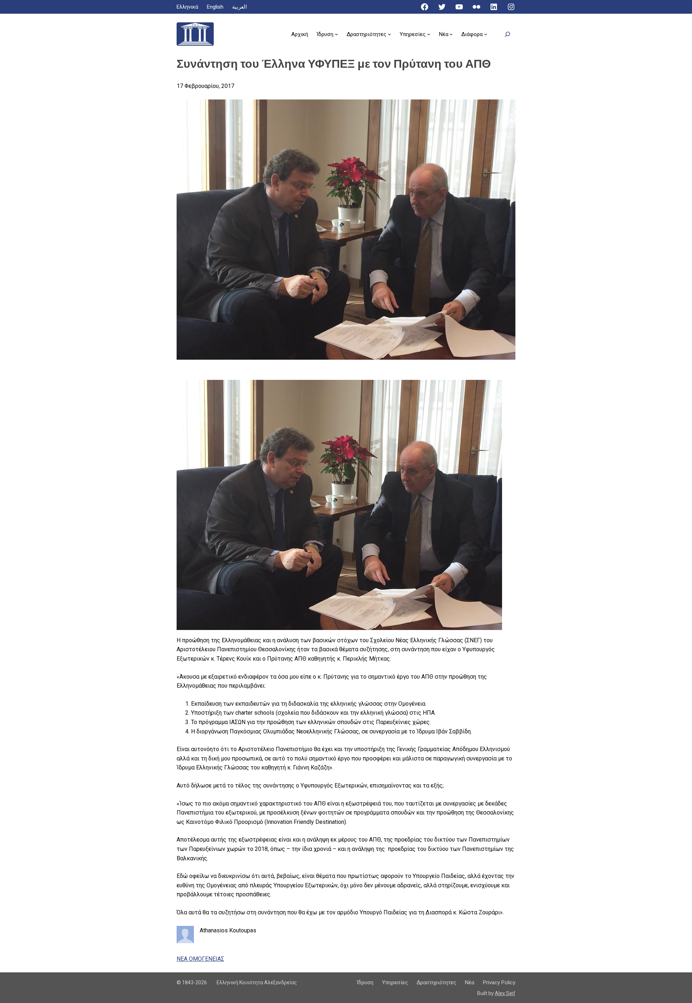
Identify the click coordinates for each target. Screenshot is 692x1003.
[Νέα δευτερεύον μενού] (451, 34)
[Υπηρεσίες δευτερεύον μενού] (428, 34)
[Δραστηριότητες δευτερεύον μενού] (389, 34)
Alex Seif (505, 993)
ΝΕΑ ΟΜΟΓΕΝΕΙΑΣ (200, 958)
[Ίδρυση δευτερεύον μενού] (336, 34)
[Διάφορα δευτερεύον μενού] (485, 34)
